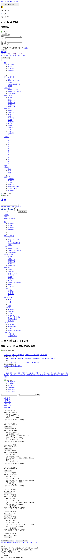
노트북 (10, 66)
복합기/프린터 (8, 95)
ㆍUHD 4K (28, 355)
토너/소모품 (11, 106)
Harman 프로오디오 (14, 84)
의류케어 (11, 118)
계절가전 (11, 181)
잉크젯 (10, 97)
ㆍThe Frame (27, 358)
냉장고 (10, 110)
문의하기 (3, 50)
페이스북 (3, 54)
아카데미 (11, 68)
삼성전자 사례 (12, 336)
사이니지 (7, 88)
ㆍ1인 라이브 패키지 (15, 366)
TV (9, 79)
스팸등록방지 (5, 44)
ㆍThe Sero (12, 358)
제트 (19, 206)
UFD (9, 173)
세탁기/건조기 (12, 273)
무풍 (16, 206)
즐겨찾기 (3, 52)
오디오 (10, 86)
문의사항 (3, 42)
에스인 (5, 199)
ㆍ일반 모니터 (13, 362)
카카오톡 (19, 54)
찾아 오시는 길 (34, 542)
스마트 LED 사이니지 (15, 91)
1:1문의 (10, 328)
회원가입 (8, 55)
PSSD (9, 170)
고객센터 (7, 322)
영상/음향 (11, 184)
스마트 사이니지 (13, 89)
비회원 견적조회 (17, 55)
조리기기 (11, 112)
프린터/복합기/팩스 (14, 186)
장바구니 (25, 55)
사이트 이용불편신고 (14, 330)
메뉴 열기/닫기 (23, 211)
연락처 (3, 38)
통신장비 (11, 190)
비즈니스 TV (12, 93)
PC (5, 63)
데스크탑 (11, 64)
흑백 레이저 (11, 101)
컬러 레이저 (11, 103)
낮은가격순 (11, 389)
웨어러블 (11, 292)
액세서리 (11, 70)
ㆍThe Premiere (35, 358)
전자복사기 (11, 105)
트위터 (9, 54)
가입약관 (10, 542)
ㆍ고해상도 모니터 (35, 362)
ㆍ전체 (6, 355)
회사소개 (3, 542)
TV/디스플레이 (9, 77)
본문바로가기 (14, 1)
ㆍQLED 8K (13, 355)
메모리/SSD (8, 297)
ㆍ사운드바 (35, 355)
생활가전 (7, 108)
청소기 (10, 123)
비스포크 (3, 206)
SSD (9, 169)
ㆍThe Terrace (45, 358)
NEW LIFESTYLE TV (15, 80)
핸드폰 (8, 161)
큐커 (13, 206)
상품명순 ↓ (11, 387)
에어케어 (11, 122)
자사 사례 (11, 334)
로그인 (3, 55)
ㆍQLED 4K (20, 355)
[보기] (26, 48)
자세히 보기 (8, 426)
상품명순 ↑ (11, 385)
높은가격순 (11, 391)
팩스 (9, 99)
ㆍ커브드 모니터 (23, 362)
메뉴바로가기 (5, 1)
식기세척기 (11, 286)
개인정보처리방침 (18, 542)
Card (9, 172)
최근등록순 (11, 381)
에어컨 (10, 120)
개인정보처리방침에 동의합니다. (15, 48)
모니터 (10, 82)
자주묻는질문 (12, 326)
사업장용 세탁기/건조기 (11, 127)
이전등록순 (11, 383)
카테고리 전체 (5, 57)
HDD (9, 175)
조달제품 (7, 177)
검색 (38, 394)
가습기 (10, 131)
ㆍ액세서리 (43, 355)
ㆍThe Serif (19, 358)
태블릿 (8, 140)
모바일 (6, 137)
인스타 (14, 54)
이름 (2, 36)
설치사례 (7, 332)
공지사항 (11, 324)
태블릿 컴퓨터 (12, 188)
